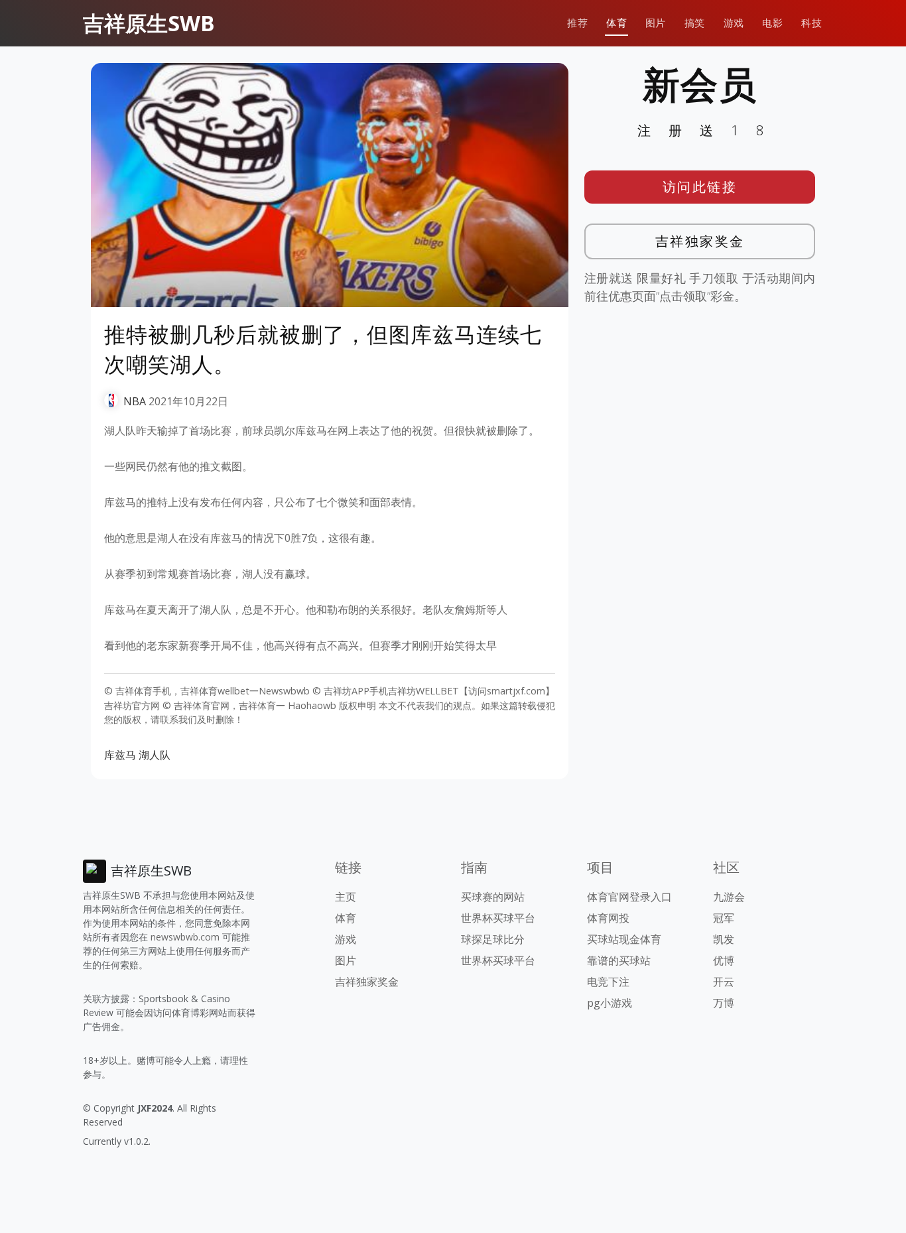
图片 (655, 23)
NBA (134, 401)
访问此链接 (700, 187)
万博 (723, 1003)
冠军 (723, 918)
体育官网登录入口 (629, 896)
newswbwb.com (185, 937)
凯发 (723, 939)
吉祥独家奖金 (700, 241)
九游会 (729, 896)
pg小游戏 (609, 1003)
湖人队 (154, 754)
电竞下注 (608, 981)
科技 (811, 23)
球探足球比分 (493, 939)
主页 (345, 896)
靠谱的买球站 (619, 960)
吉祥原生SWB (149, 23)
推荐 (577, 23)
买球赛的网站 (493, 896)
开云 (723, 981)
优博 (723, 960)
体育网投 (608, 918)
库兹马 (120, 754)
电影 (772, 23)
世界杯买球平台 (498, 918)
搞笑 (694, 23)
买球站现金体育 (624, 939)
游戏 (734, 23)
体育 (616, 23)
